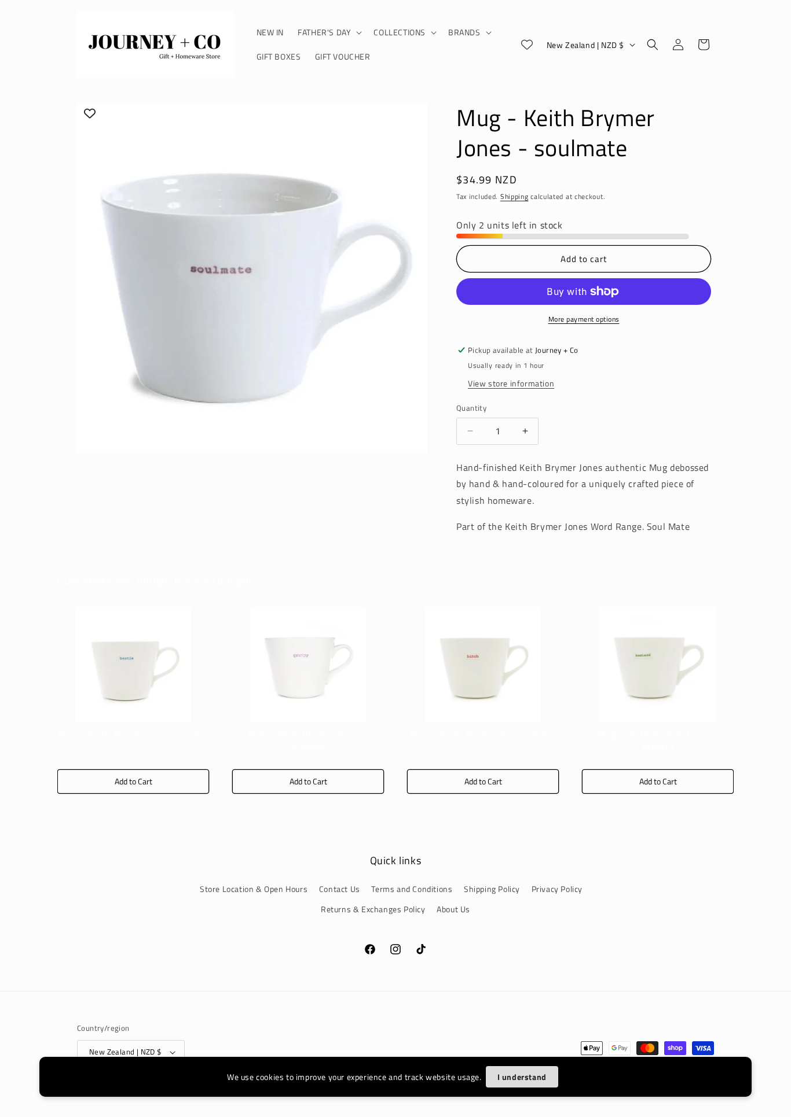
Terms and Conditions (411, 889)
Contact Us (339, 889)
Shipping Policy (492, 889)
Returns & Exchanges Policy (373, 909)
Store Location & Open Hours (253, 889)
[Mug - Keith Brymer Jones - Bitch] (483, 664)
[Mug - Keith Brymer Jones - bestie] (133, 664)
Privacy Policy (557, 889)
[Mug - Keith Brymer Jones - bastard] (658, 664)
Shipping (514, 196)
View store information (511, 383)
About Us (453, 909)
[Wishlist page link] (527, 44)
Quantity (471, 408)
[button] (329, 32)
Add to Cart (133, 781)
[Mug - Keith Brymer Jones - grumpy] (308, 664)
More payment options (584, 319)
